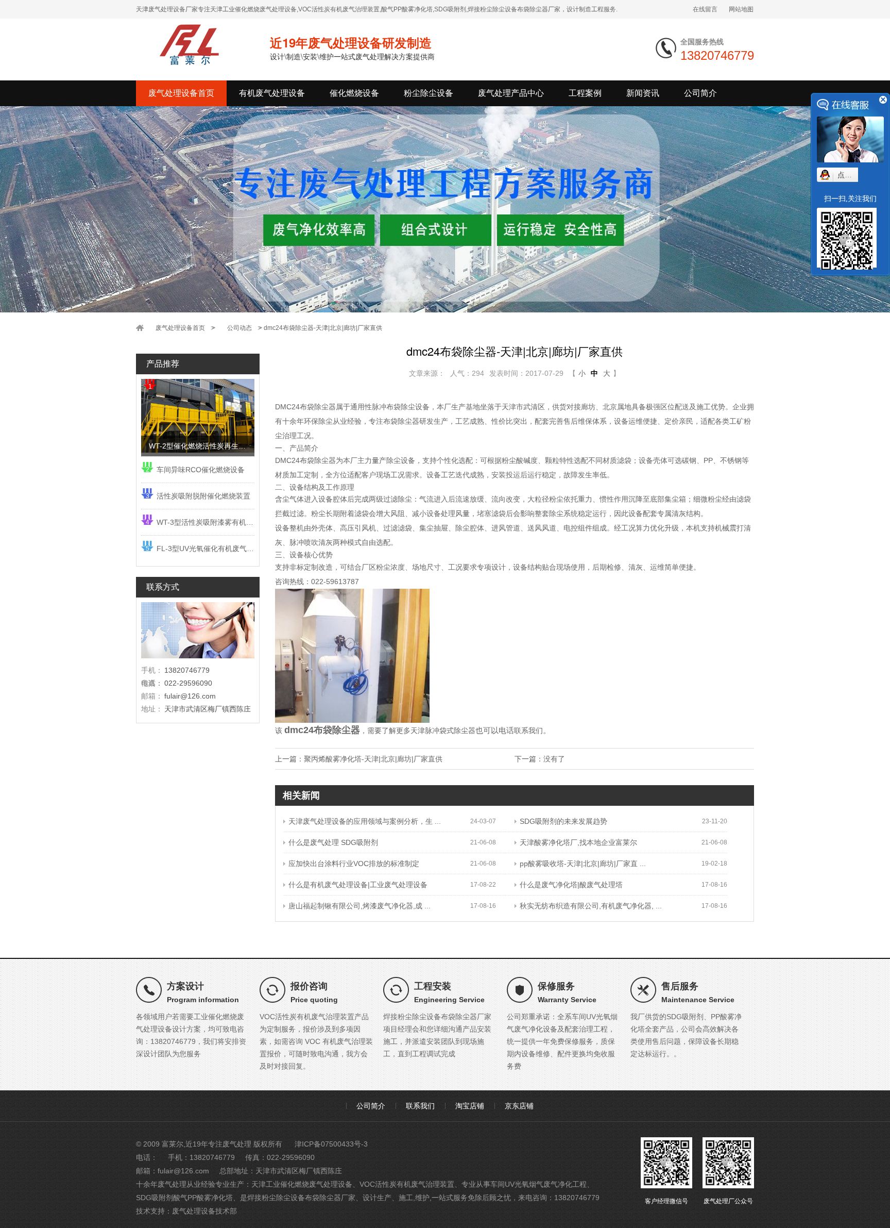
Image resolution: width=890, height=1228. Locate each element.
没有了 (554, 759)
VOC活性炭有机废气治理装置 (407, 1184)
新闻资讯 (642, 93)
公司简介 (700, 93)
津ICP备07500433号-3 (331, 1144)
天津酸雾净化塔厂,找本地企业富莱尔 (578, 842)
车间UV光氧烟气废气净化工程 (538, 1184)
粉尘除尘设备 (428, 93)
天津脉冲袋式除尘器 (442, 730)
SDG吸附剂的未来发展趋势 (563, 821)
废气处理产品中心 (511, 93)
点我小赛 (851, 175)
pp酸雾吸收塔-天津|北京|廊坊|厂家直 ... (583, 863)
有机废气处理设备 (272, 93)
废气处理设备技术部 (204, 1211)
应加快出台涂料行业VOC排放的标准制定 (353, 863)
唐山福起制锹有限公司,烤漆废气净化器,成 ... (359, 906)
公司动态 (239, 327)
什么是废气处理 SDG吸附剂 (333, 842)
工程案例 (585, 93)
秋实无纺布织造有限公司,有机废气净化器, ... (591, 906)
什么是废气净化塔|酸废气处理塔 (571, 885)
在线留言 (705, 9)
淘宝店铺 (469, 1106)
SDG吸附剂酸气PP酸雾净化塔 (184, 1197)
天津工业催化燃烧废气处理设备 (301, 1184)
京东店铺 (519, 1106)
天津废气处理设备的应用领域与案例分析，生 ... (364, 821)
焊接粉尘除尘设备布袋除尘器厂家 (301, 1197)
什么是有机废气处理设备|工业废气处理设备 (357, 885)
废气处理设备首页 (181, 93)
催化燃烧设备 (354, 93)
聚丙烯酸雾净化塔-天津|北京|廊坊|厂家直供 (373, 759)
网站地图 (741, 9)
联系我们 (528, 730)
